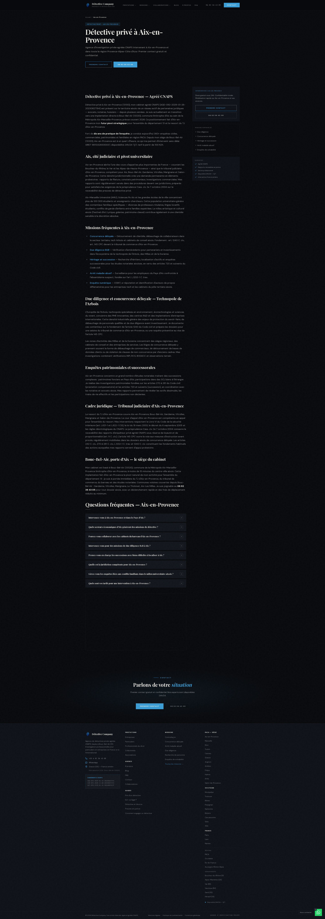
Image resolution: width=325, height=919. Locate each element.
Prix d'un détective (133, 795)
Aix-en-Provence (211, 737)
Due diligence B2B (99, 249)
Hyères (207, 774)
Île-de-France (210, 863)
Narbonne (209, 809)
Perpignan (209, 805)
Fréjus (207, 770)
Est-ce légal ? (131, 800)
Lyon (206, 839)
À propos (186, 5)
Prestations (128, 5)
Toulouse (208, 796)
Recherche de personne (175, 755)
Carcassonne (210, 817)
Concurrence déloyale (102, 236)
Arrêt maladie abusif (101, 273)
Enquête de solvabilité (206, 150)
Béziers (208, 813)
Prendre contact (98, 65)
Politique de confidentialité (172, 915)
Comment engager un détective (138, 813)
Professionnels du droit (134, 746)
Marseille (208, 741)
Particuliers (129, 741)
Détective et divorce (133, 804)
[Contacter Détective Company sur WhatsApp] (318, 912)
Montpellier (209, 792)
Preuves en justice (132, 809)
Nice (206, 745)
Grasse (208, 758)
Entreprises (130, 737)
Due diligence (202, 132)
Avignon (208, 762)
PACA (207, 854)
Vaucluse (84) (210, 888)
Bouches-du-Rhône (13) (214, 875)
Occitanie (209, 859)
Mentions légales (154, 915)
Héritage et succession (102, 259)
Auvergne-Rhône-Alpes (214, 867)
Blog (176, 5)
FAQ (196, 5)
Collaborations (160, 5)
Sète (207, 822)
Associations (130, 755)
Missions (144, 5)
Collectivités (130, 750)
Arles (207, 779)
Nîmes (207, 801)
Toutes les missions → (174, 764)
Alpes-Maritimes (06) (213, 880)
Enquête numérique (100, 282)
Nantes (208, 843)
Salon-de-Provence (213, 783)
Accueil (88, 17)
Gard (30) (209, 892)
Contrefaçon (170, 737)
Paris (207, 835)
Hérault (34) (209, 897)
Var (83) (208, 884)
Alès (206, 826)
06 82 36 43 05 (213, 5)
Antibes (208, 766)
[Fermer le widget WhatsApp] (315, 909)
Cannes (208, 753)
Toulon (207, 749)
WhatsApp (93, 762)
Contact (232, 5)
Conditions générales (192, 915)
